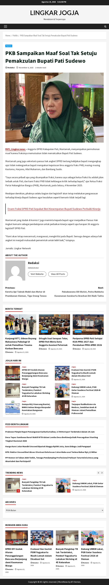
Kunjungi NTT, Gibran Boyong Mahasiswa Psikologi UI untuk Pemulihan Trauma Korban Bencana (64, 485)
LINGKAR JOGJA (54, 12)
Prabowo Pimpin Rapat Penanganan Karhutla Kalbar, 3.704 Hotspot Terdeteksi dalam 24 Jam (50, 431)
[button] (5, 26)
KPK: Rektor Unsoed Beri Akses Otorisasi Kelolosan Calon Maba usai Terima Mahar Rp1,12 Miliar (51, 452)
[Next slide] (102, 472)
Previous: (26, 291)
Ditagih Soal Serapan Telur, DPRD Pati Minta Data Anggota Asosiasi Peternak (53, 342)
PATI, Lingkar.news (15, 149)
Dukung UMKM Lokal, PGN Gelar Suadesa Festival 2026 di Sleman (62, 390)
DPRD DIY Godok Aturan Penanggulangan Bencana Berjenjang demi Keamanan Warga (12, 373)
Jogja (24, 367)
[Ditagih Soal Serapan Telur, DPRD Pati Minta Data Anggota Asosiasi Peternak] (54, 324)
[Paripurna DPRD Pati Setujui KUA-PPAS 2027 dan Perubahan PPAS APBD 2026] (88, 324)
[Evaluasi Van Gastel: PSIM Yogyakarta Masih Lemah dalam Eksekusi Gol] (42, 537)
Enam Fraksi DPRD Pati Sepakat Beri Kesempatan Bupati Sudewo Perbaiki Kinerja (54, 209)
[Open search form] (105, 26)
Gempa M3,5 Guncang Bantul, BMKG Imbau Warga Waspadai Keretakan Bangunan (12, 407)
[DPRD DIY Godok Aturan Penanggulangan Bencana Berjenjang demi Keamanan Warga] (16, 537)
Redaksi (11, 67)
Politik (8, 46)
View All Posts (58, 274)
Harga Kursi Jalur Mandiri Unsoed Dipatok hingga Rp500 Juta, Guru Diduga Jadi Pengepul (48, 446)
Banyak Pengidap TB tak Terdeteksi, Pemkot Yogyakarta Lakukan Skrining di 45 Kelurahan (12, 390)
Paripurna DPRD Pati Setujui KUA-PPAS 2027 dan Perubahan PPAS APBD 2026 (87, 342)
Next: (79, 291)
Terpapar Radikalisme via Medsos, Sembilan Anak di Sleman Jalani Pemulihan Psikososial (62, 407)
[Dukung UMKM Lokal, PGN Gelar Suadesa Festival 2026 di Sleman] (92, 537)
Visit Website (37, 274)
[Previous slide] (98, 472)
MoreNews (63, 582)
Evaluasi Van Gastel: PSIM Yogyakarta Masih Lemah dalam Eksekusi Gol (62, 373)
